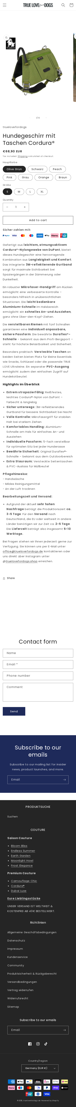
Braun (63, 177)
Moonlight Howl (22, 860)
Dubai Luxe (19, 891)
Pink (9, 177)
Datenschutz (16, 940)
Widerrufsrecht (17, 998)
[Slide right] (46, 118)
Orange (43, 177)
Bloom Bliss (19, 846)
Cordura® (18, 886)
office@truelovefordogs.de (23, 551)
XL (42, 191)
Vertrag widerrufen (20, 990)
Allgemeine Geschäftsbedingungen (32, 932)
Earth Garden (20, 856)
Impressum (15, 949)
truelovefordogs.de (32, 1101)
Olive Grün (14, 169)
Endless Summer (23, 851)
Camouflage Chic (24, 881)
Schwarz (38, 169)
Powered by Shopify (50, 1101)
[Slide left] (30, 118)
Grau (25, 177)
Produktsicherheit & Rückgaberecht (32, 974)
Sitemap (13, 1007)
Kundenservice (17, 957)
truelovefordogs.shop (22, 561)
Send (14, 711)
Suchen (12, 816)
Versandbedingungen (22, 982)
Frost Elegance (22, 865)
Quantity (8, 200)
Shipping (23, 156)
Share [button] (11, 578)
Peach (57, 169)
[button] (5, 5)
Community (15, 965)
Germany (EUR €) (36, 1068)
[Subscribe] (64, 779)
